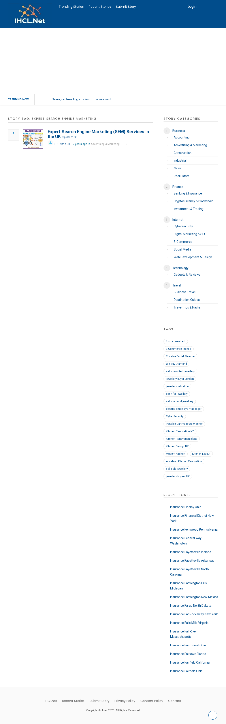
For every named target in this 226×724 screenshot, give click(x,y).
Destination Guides (187, 299)
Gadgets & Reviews (187, 274)
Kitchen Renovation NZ (180, 431)
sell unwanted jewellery (180, 371)
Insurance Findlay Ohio (185, 507)
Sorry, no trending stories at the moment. (82, 99)
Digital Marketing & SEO (190, 234)
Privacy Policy (125, 700)
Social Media (182, 249)
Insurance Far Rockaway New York (194, 614)
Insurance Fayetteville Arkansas (192, 560)
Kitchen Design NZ (177, 446)
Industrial (180, 160)
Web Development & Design (193, 257)
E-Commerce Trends (178, 348)
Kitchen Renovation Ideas (181, 438)
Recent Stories (100, 6)
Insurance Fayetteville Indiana (190, 552)
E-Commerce (183, 241)
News (177, 168)
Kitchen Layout (201, 453)
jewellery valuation (177, 386)
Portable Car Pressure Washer (184, 423)
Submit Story (126, 6)
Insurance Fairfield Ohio (186, 671)
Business (178, 131)
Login (192, 6)
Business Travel (185, 292)
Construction (183, 153)
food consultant (175, 341)
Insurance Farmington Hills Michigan (188, 585)
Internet (177, 219)
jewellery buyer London (180, 378)
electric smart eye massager (184, 408)
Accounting (182, 137)
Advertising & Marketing (105, 144)
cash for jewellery (177, 393)
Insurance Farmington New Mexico (194, 597)
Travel (176, 285)
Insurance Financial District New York (192, 518)
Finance (177, 187)
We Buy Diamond (176, 363)
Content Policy (151, 700)
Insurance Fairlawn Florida (188, 654)
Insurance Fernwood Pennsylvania (194, 529)
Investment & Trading (188, 209)
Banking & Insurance (188, 193)
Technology (180, 268)
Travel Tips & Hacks (187, 307)
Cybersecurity (183, 226)
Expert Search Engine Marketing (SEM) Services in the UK (98, 134)
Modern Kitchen (175, 453)
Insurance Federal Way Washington (186, 540)
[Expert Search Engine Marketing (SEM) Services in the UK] (33, 139)
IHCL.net (51, 700)
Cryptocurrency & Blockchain (193, 201)
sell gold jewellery (177, 468)
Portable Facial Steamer (180, 356)
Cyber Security (174, 416)
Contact (174, 700)
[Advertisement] (113, 61)
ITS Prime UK (62, 144)
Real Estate (182, 176)
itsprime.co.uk (69, 137)
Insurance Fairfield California (190, 662)
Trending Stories (71, 6)
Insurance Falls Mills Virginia (189, 623)
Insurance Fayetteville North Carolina (189, 571)
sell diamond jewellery (179, 401)
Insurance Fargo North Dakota (190, 605)
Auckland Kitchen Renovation (184, 461)
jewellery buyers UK (178, 476)
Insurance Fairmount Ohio (188, 645)
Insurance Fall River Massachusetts (183, 634)
